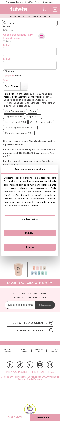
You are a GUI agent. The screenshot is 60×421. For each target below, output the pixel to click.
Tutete (7, 41)
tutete (33, 111)
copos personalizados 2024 (19, 133)
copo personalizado (15, 111)
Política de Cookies (24, 350)
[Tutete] (19, 9)
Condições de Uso (39, 350)
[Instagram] (50, 364)
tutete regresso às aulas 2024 (20, 127)
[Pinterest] (30, 364)
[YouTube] (40, 364)
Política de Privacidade (6, 350)
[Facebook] (10, 364)
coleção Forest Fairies (41, 122)
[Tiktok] (20, 364)
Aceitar (30, 247)
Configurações (30, 218)
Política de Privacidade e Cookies (21, 205)
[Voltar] (41, 36)
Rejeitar (29, 233)
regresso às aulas (14, 116)
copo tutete (34, 116)
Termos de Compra (54, 350)
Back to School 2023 (15, 122)
